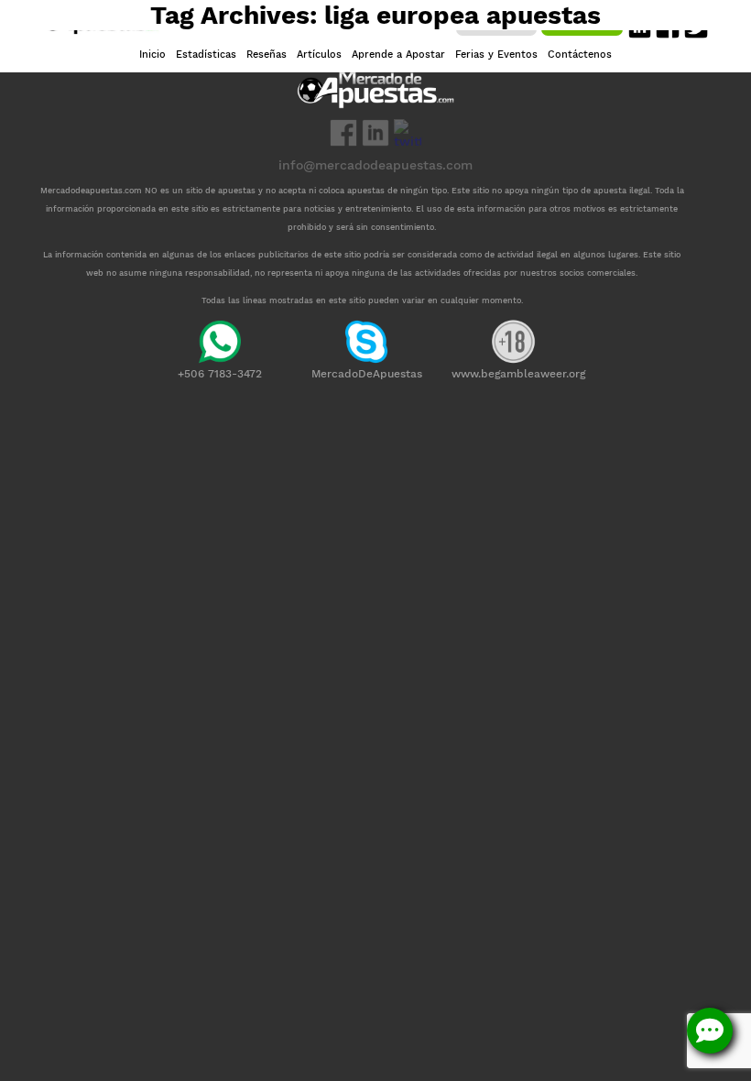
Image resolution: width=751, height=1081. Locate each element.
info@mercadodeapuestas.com (375, 165)
